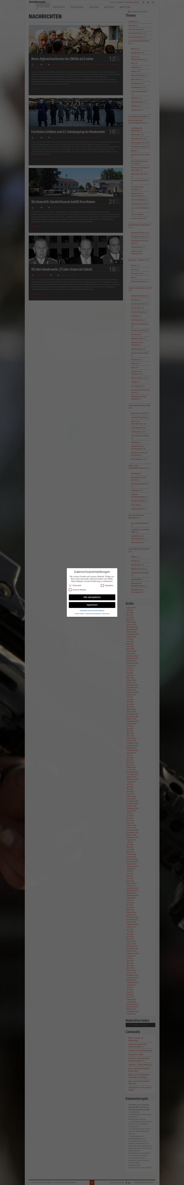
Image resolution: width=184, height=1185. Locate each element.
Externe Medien (79, 590)
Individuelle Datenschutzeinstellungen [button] (92, 610)
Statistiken (109, 585)
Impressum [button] (106, 613)
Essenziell (77, 585)
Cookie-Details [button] (79, 613)
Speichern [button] (92, 605)
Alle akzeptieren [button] (92, 597)
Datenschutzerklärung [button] (93, 613)
